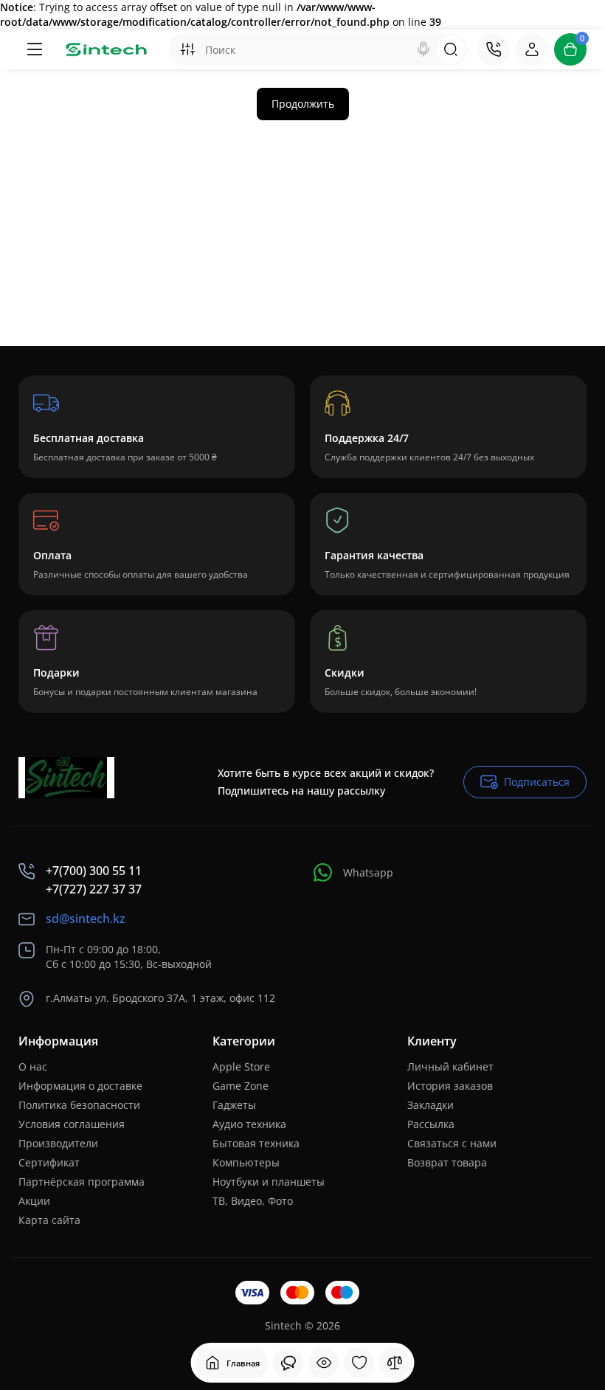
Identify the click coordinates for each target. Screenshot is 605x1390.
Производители (58, 1143)
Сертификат (49, 1162)
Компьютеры (246, 1162)
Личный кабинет (450, 1066)
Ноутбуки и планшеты (268, 1182)
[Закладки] (359, 1362)
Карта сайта (49, 1220)
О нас (32, 1066)
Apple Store (241, 1066)
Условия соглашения (71, 1124)
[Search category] (187, 49)
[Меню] (34, 49)
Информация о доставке (80, 1086)
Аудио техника (249, 1124)
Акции (34, 1201)
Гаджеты (234, 1105)
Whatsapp (368, 872)
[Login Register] (532, 49)
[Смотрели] (288, 1362)
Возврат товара (447, 1162)
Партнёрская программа (81, 1182)
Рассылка (430, 1124)
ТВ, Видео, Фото (252, 1201)
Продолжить (303, 104)
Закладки (430, 1105)
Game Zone (240, 1086)
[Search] (423, 49)
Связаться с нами (452, 1143)
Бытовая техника (256, 1143)
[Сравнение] (394, 1362)
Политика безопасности (79, 1105)
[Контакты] (493, 49)
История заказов (450, 1086)
